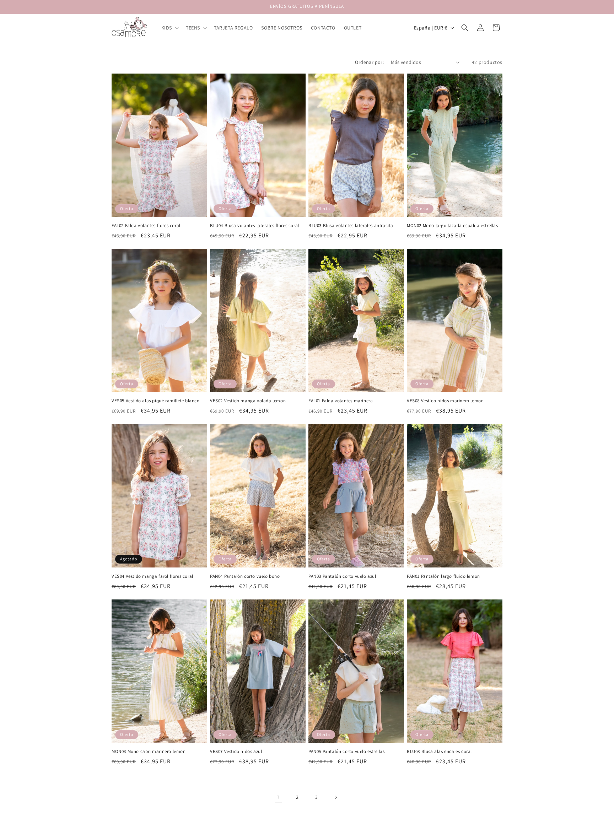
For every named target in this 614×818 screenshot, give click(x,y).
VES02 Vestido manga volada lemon (248, 401)
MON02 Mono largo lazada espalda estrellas (452, 225)
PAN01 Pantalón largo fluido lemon (443, 576)
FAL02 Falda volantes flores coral (146, 225)
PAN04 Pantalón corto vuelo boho (245, 576)
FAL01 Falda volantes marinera (340, 401)
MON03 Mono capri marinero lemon (149, 751)
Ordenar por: (369, 62)
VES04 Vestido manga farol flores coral (152, 576)
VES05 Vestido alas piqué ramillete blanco (156, 401)
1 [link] (278, 797)
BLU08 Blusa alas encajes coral (439, 751)
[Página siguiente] (336, 797)
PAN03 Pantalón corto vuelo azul (342, 576)
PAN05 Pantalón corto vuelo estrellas (346, 751)
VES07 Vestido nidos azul (236, 751)
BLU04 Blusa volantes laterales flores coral (254, 225)
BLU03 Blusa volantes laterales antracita (350, 225)
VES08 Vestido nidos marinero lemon (445, 401)
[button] (169, 27)
